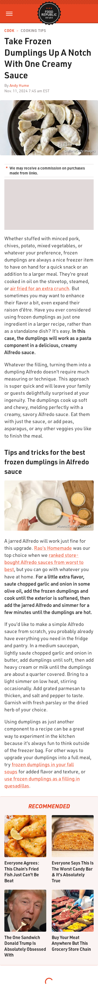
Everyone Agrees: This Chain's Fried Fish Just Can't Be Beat (21, 871)
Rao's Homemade (53, 548)
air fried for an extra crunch (39, 288)
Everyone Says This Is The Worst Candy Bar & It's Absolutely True (73, 871)
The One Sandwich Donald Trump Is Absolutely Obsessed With (25, 946)
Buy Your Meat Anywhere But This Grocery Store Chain (71, 943)
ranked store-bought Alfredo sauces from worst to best (44, 562)
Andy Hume (19, 85)
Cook (9, 30)
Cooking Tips (33, 30)
